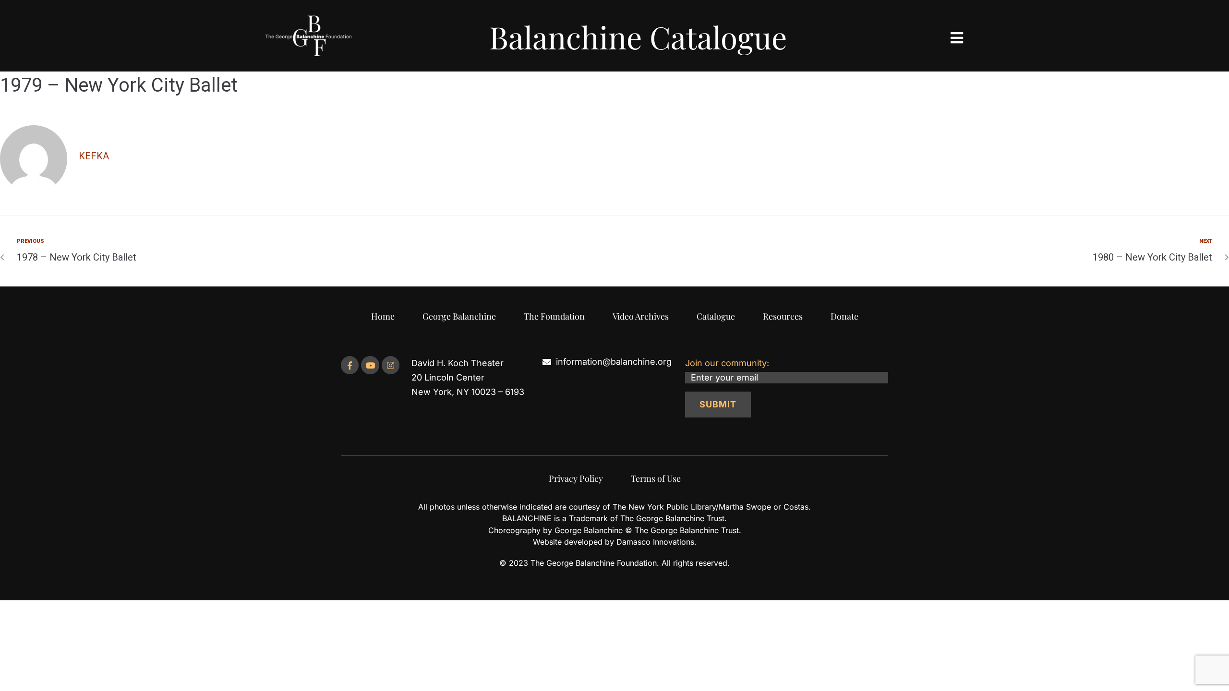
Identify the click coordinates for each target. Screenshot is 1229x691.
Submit (717, 404)
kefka (94, 156)
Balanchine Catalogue (638, 36)
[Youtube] (370, 365)
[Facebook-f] (350, 365)
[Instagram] (390, 365)
